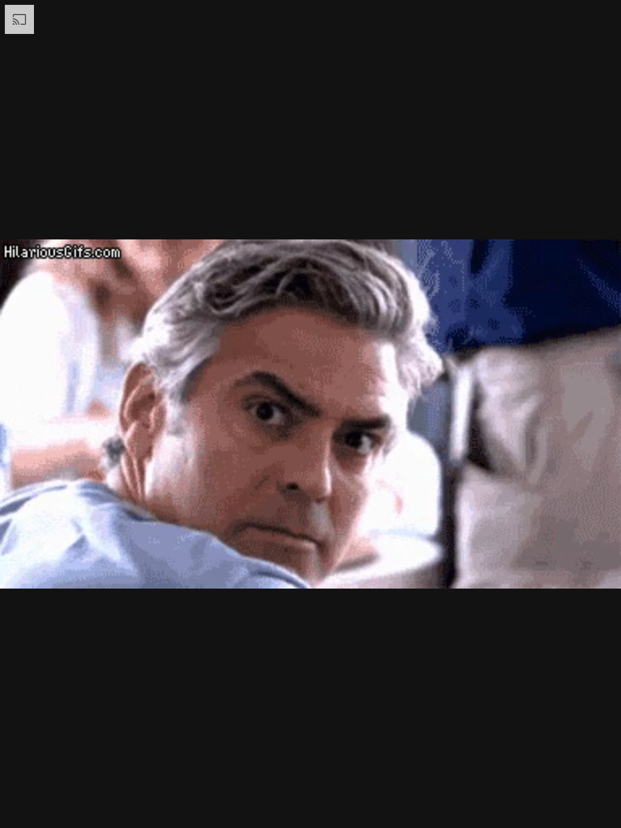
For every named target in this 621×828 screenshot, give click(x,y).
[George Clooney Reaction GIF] (310, 414)
